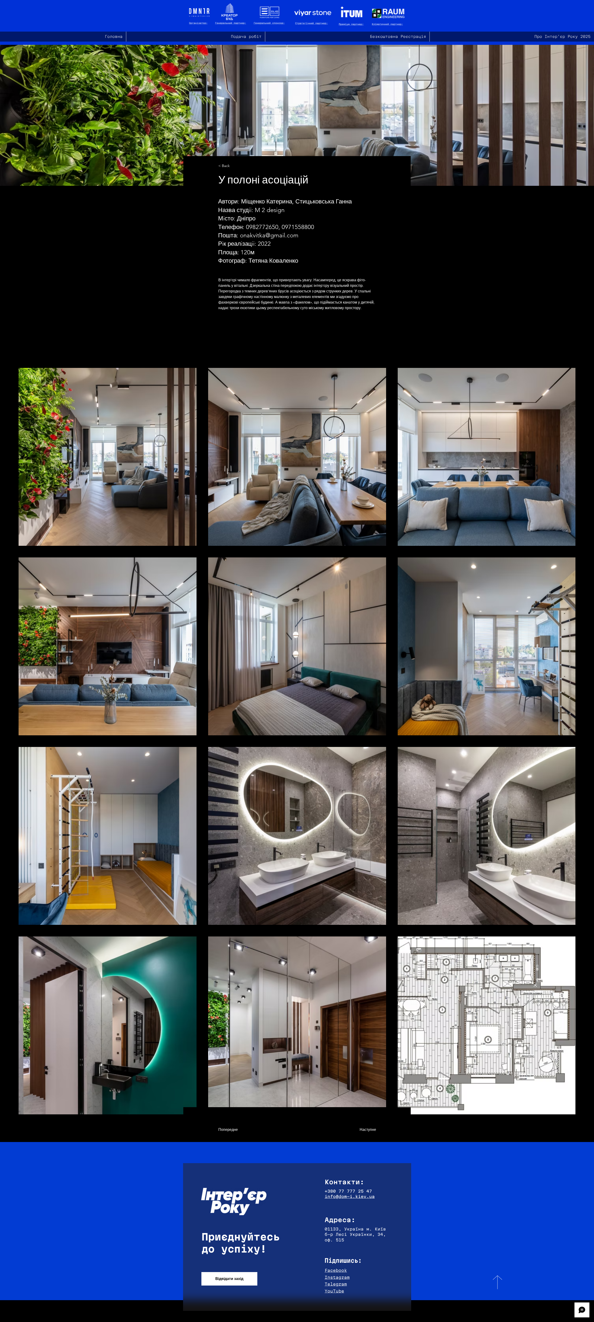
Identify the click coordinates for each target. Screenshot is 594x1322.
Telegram (336, 1284)
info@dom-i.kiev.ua (350, 1196)
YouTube (334, 1291)
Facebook (336, 1270)
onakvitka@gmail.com (269, 235)
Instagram (337, 1277)
